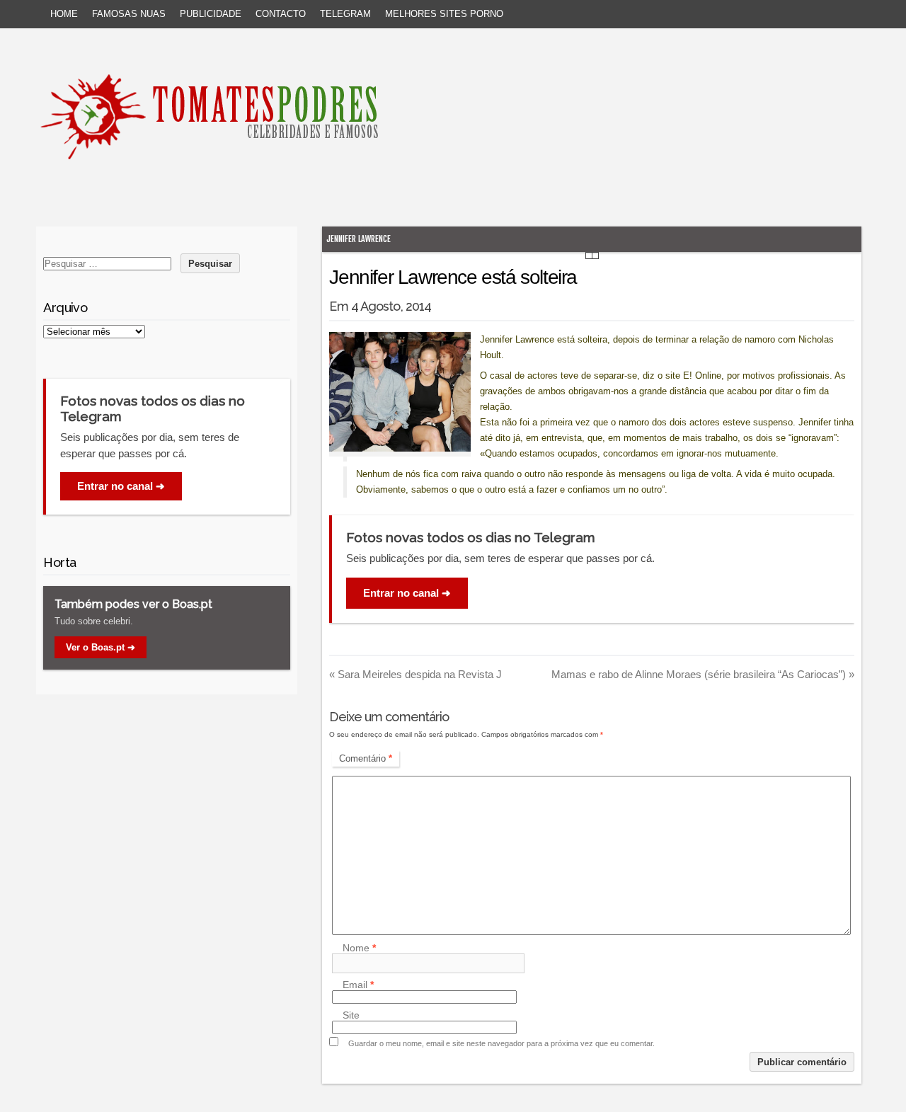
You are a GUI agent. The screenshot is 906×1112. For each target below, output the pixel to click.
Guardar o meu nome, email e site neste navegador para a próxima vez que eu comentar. (501, 1043)
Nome (359, 947)
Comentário (365, 758)
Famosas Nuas (129, 13)
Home (64, 13)
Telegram (345, 13)
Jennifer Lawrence (358, 239)
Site (351, 1015)
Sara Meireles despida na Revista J (415, 674)
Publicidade (210, 13)
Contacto (281, 13)
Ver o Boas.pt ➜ (100, 647)
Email (358, 984)
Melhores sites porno (444, 13)
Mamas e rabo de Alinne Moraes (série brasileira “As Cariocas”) (702, 674)
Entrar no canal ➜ (407, 593)
